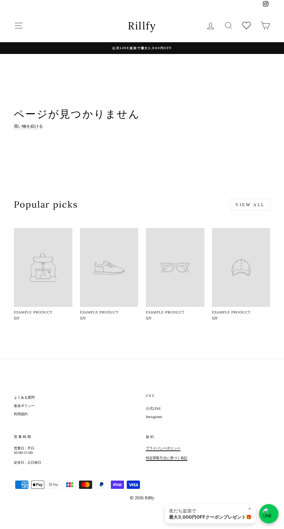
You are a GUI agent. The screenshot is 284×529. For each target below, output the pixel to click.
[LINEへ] (268, 513)
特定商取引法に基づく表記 (166, 458)
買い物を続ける (28, 126)
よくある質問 (24, 397)
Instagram (154, 416)
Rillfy (142, 25)
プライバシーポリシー (163, 448)
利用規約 (21, 414)
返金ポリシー (24, 405)
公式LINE (153, 408)
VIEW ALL (250, 204)
